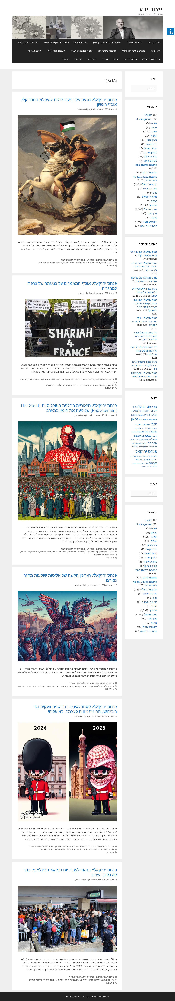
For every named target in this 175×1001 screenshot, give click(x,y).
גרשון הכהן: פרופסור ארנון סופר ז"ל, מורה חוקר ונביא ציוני (144, 365)
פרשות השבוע (131, 59)
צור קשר (65, 59)
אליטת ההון (96, 686)
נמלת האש (60, 980)
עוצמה (144, 443)
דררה (102, 980)
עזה (139, 443)
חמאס (147, 425)
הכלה (97, 262)
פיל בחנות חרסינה (145, 447)
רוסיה (155, 460)
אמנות (154, 135)
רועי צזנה (148, 459)
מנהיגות (154, 436)
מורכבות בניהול (81, 42)
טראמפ (154, 428)
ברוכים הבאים (154, 42)
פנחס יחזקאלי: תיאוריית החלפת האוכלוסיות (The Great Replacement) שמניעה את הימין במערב (68, 408)
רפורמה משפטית (25, 686)
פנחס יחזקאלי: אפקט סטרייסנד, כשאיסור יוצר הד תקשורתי (144, 321)
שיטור (146, 463)
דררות (96, 980)
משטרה (146, 435)
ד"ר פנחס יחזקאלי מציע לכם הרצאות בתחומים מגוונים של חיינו (145, 336)
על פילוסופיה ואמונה (151, 59)
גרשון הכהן (155, 51)
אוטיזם (154, 127)
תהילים (154, 466)
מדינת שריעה (94, 849)
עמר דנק (135, 443)
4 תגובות (110, 983)
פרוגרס (59, 262)
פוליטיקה (90, 260)
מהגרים (86, 262)
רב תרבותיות (44, 262)
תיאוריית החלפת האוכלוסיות (105, 555)
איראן (135, 407)
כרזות (137, 428)
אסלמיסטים (72, 552)
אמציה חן (141, 415)
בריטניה (103, 849)
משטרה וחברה (150, 188)
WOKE (111, 262)
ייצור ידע (151, 9)
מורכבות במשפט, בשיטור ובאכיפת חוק (64, 379)
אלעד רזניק (150, 414)
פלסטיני (78, 262)
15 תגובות (109, 689)
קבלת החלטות (141, 456)
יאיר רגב (147, 428)
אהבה (154, 123)
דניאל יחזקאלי (150, 148)
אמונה (154, 131)
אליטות (105, 686)
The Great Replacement (96, 552)
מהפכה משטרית (59, 686)
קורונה (154, 217)
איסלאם (103, 385)
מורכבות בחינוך (34, 51)
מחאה (139, 432)
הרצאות (78, 59)
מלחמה (134, 432)
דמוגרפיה (62, 552)
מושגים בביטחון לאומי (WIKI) (56, 42)
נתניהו (133, 439)
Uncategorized (144, 119)
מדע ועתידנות (150, 156)
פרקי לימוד (91, 59)
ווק (91, 385)
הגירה (55, 552)
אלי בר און (151, 410)
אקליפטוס (110, 980)
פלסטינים (135, 447)
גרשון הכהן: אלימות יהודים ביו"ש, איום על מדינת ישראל (144, 292)
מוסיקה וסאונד (150, 160)
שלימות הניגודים (35, 980)
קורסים (105, 59)
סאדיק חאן (70, 849)
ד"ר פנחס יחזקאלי (134, 42)
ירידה (82, 686)
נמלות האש (70, 980)
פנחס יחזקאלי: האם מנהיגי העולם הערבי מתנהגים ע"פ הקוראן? (144, 266)
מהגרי (80, 385)
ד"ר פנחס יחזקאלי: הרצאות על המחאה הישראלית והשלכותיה (144, 351)
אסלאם (104, 262)
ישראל (141, 428)
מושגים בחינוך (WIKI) (56, 51)
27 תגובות (109, 388)
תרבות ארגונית (146, 467)
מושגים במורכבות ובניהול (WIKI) (107, 42)
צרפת (52, 262)
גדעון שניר (143, 420)
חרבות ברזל (140, 424)
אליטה (111, 686)
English (148, 115)
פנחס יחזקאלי (79, 260)
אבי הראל (144, 406)
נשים (154, 192)
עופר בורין (152, 443)
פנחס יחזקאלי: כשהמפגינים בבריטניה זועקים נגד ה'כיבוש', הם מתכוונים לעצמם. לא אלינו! (75, 709)
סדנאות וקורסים (149, 196)
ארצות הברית (152, 420)
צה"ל (148, 456)
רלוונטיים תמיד (67, 260)
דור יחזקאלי (151, 144)
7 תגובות (110, 265)
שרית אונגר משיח (148, 226)
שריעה (43, 849)
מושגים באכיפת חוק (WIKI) (133, 51)
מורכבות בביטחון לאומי (28, 42)
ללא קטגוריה (151, 152)
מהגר (92, 262)
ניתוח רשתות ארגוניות (144, 440)
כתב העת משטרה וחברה (82, 51)
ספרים (116, 59)
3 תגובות (110, 558)
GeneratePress (73, 996)
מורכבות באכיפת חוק (107, 51)
